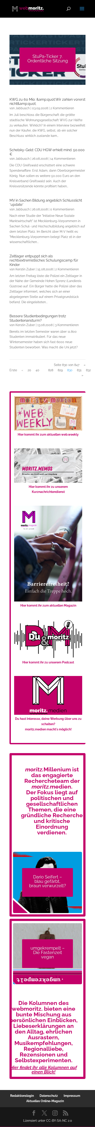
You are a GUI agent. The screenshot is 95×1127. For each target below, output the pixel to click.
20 (29, 370)
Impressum (72, 1095)
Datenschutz (49, 1095)
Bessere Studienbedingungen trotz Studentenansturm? (38, 318)
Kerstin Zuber (25, 269)
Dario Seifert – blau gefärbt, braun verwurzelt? (47, 881)
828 (50, 370)
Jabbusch (22, 108)
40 (37, 370)
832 (88, 370)
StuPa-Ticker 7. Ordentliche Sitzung (47, 58)
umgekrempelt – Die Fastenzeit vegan (47, 952)
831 (79, 370)
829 (60, 370)
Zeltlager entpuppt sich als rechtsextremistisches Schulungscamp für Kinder (44, 260)
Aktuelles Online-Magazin (45, 1101)
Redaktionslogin (22, 1095)
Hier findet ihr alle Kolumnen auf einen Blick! (43, 1070)
